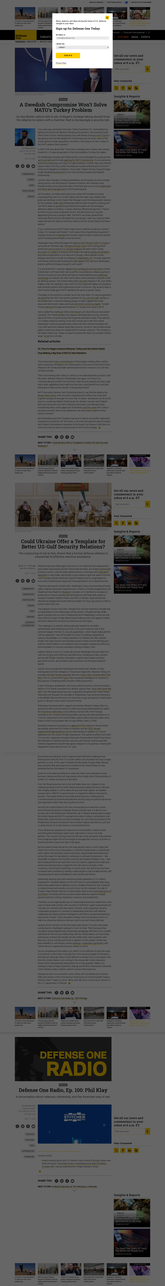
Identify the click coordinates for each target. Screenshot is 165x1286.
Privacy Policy (61, 63)
